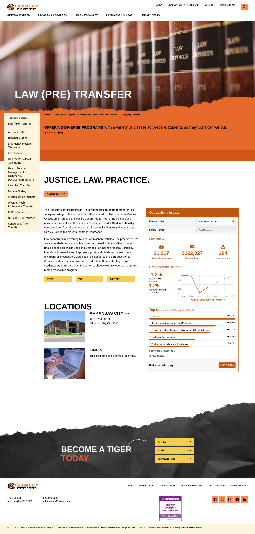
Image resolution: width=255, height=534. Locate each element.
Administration (146, 485)
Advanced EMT (17, 132)
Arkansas (107, 313)
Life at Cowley (150, 15)
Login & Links (193, 5)
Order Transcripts (216, 485)
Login (130, 485)
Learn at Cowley (86, 15)
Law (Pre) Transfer (19, 185)
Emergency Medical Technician (19, 145)
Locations (210, 5)
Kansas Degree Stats (190, 485)
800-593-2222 (50, 498)
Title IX (141, 527)
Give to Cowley (167, 485)
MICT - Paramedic (19, 212)
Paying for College (119, 15)
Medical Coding (17, 191)
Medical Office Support (21, 196)
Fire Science (15, 153)
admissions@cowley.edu (56, 501)
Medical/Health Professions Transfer (20, 204)
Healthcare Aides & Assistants (19, 160)
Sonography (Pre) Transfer (18, 225)
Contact (166, 459)
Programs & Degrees (52, 15)
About (159, 5)
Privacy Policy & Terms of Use (187, 527)
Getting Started (18, 15)
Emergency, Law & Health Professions (99, 114)
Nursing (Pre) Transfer (21, 217)
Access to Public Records (70, 527)
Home (47, 114)
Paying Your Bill (239, 485)
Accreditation (92, 527)
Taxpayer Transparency (159, 527)
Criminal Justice (17, 137)
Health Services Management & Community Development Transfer (21, 174)
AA (53, 194)
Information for (227, 5)
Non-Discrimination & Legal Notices (118, 527)
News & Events (175, 5)
